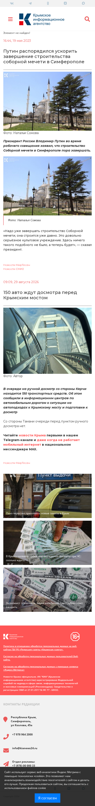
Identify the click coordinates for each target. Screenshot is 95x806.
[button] (87, 19)
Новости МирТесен (16, 265)
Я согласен (47, 798)
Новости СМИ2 (13, 269)
